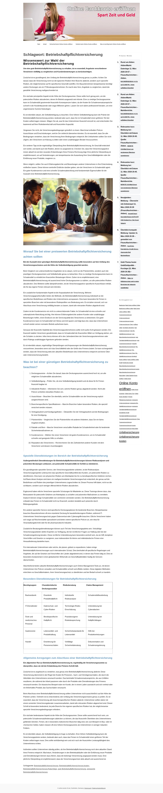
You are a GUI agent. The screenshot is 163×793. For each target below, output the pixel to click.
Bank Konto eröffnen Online (132, 305)
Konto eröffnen (123, 359)
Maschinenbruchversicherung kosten (129, 369)
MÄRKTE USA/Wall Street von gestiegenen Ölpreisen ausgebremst (129, 188)
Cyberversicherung (124, 318)
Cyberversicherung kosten (126, 321)
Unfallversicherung (129, 432)
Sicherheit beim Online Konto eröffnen (61, 44)
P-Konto (130, 396)
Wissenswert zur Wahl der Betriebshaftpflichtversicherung (48, 62)
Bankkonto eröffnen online (126, 308)
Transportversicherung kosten (127, 425)
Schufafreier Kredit (124, 412)
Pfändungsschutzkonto (125, 400)
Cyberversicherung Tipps (126, 324)
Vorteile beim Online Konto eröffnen (86, 44)
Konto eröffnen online (133, 359)
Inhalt (44, 44)
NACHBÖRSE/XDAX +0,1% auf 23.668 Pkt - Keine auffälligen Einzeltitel (129, 85)
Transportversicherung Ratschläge (128, 428)
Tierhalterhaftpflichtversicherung (127, 415)
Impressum (88, 788)
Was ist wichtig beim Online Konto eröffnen (113, 44)
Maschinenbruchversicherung (127, 366)
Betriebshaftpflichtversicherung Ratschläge (40, 769)
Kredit (120, 362)
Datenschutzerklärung (99, 788)
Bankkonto (122, 305)
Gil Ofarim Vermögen (128, 327)
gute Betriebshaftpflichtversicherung (72, 769)
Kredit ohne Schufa (128, 362)
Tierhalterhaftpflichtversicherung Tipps (129, 419)
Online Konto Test (129, 393)
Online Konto (127, 378)
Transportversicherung (125, 422)
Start (38, 44)
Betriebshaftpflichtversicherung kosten (74, 766)
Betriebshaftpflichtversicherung (46, 766)
